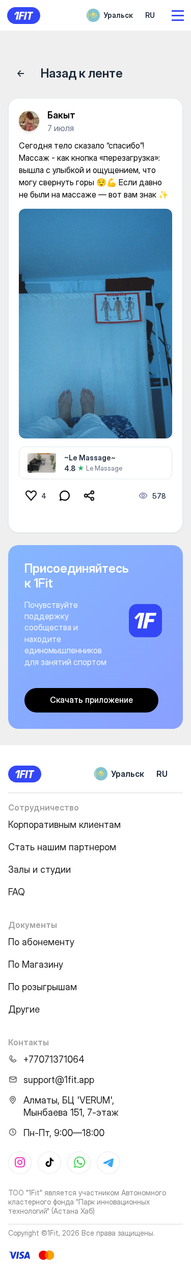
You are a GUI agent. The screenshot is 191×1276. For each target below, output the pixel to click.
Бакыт (61, 115)
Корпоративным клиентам (64, 824)
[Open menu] (178, 15)
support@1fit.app (58, 1079)
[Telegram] (108, 1162)
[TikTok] (49, 1162)
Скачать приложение (91, 700)
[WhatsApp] (79, 1162)
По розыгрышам (42, 986)
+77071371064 (54, 1059)
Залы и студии (39, 869)
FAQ (16, 892)
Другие (24, 1009)
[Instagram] (20, 1162)
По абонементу (41, 942)
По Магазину (35, 964)
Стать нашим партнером (62, 847)
